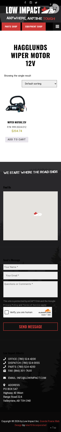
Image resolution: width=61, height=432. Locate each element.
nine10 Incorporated (35, 425)
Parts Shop (11, 26)
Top (54, 427)
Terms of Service (32, 305)
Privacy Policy (10, 305)
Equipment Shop (33, 26)
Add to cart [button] (17, 139)
